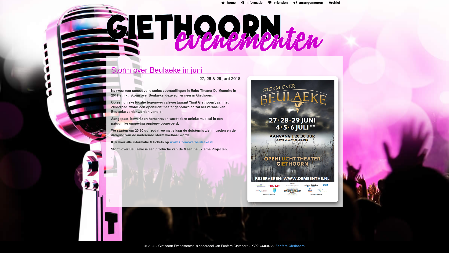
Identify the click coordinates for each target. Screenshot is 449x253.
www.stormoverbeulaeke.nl (191, 142)
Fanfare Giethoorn (290, 245)
